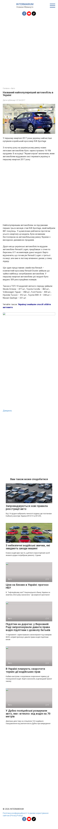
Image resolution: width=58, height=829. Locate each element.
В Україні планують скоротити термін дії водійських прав (25, 670)
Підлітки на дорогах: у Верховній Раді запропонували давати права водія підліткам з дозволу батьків (28, 627)
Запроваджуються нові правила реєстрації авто (27, 507)
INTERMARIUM (25, 4)
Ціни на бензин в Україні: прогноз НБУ (27, 586)
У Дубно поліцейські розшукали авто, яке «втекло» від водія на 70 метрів (28, 713)
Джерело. (7, 410)
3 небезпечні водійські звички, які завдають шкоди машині (28, 547)
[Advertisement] (29, 50)
